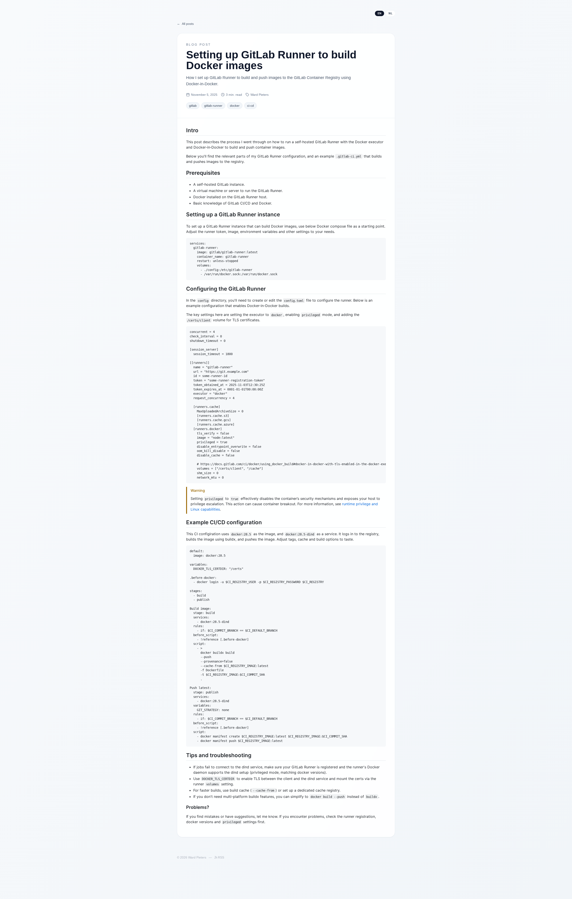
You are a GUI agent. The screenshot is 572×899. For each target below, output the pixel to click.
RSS (221, 857)
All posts (185, 24)
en (380, 13)
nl (390, 13)
